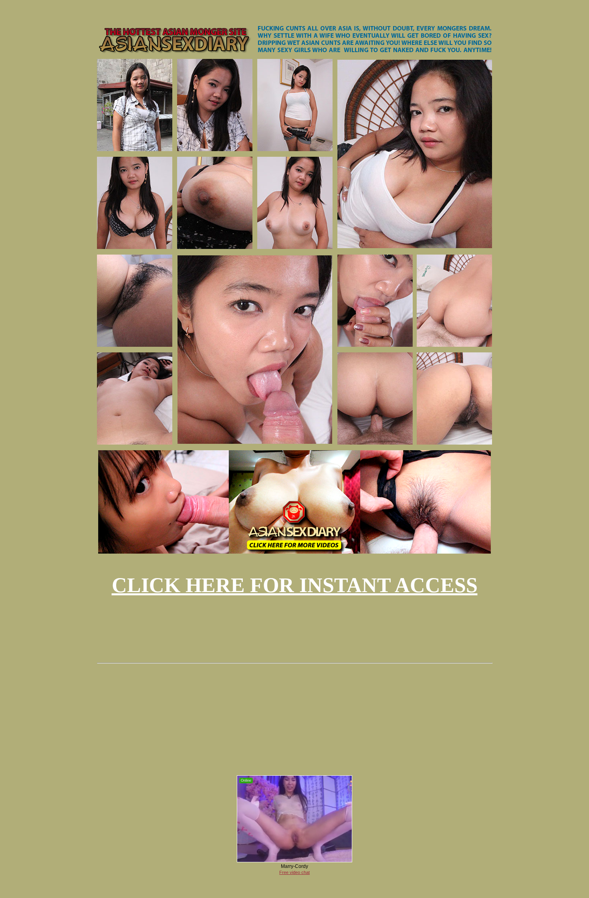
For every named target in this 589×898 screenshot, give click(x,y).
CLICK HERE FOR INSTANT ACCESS (295, 585)
